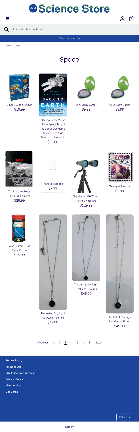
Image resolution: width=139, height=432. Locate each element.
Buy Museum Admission (20, 373)
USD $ (123, 417)
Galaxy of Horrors (119, 186)
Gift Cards (11, 392)
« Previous (43, 342)
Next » (98, 342)
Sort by (69, 427)
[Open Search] (6, 29)
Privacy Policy (14, 379)
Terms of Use (13, 367)
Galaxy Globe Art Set (19, 105)
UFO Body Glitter (86, 105)
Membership (13, 385)
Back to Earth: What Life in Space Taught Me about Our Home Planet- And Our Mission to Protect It (53, 128)
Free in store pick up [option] (69, 38)
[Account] (122, 17)
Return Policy (13, 360)
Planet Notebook (53, 184)
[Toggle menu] (8, 18)
